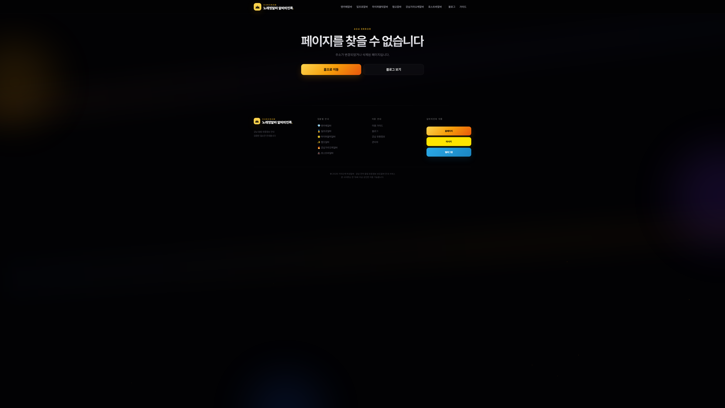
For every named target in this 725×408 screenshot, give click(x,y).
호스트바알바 (435, 6)
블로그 (451, 6)
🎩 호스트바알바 (325, 153)
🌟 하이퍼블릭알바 (326, 136)
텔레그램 (449, 152)
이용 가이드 (377, 125)
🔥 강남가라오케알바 (327, 147)
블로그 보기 (393, 69)
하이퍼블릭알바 (380, 6)
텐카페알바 (346, 6)
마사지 (449, 141)
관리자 (375, 142)
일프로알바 (362, 6)
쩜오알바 (396, 6)
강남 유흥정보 (378, 136)
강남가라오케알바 (415, 6)
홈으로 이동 (331, 69)
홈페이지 (449, 131)
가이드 (463, 6)
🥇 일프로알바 (324, 131)
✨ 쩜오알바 (323, 142)
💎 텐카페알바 (324, 125)
